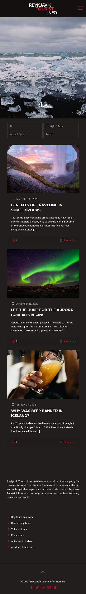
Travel (49, 134)
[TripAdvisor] (49, 588)
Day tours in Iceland (22, 517)
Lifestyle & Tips (54, 126)
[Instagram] (43, 588)
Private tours (18, 535)
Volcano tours (19, 529)
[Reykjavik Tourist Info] (43, 8)
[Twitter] (37, 588)
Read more (70, 240)
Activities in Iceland (22, 541)
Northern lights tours (23, 547)
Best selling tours (21, 523)
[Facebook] (32, 588)
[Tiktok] (55, 588)
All (11, 126)
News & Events (18, 134)
